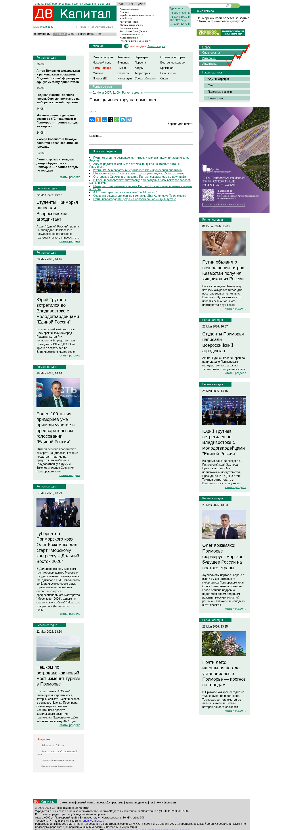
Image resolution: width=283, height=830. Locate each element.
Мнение (98, 73)
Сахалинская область (131, 34)
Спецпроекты (211, 52)
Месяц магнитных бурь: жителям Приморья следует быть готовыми (138, 173)
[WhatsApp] (116, 119)
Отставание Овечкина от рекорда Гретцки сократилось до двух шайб (139, 176)
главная (98, 46)
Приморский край (129, 28)
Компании (123, 57)
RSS (100, 34)
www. (43, 26)
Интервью (209, 58)
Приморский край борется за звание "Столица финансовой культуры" (223, 19)
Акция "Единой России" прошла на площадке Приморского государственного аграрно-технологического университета (57, 232)
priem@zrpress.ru (93, 820)
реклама (117, 802)
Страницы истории (172, 57)
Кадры (139, 67)
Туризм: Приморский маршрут (57, 760)
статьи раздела (69, 177)
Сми (210, 85)
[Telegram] (129, 119)
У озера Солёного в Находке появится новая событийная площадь (57, 142)
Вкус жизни (168, 73)
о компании (67, 802)
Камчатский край (129, 22)
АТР (121, 4)
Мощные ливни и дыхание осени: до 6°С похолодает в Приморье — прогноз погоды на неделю (57, 121)
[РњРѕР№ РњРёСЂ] (104, 119)
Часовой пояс (102, 62)
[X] (110, 119)
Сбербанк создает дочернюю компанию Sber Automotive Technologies (139, 195)
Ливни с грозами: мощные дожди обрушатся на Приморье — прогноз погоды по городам (57, 165)
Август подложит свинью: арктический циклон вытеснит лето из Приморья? (134, 165)
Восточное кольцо (172, 62)
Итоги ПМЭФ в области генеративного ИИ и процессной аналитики (137, 170)
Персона (140, 62)
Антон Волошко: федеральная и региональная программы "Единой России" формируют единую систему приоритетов (58, 76)
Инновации (124, 78)
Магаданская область (131, 25)
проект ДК (103, 802)
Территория (142, 73)
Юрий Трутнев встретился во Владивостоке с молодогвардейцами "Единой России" (57, 310)
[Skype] (123, 119)
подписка (141, 802)
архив (129, 802)
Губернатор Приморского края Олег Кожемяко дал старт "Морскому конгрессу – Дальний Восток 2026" (57, 547)
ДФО (141, 4)
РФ (131, 4)
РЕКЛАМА (59, 34)
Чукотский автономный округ (135, 41)
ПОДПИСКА (87, 34)
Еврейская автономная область (137, 15)
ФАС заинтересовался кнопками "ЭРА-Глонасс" (125, 192)
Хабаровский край (129, 38)
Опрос (206, 47)
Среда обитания (145, 78)
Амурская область (129, 9)
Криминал (167, 67)
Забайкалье (126, 18)
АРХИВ (72, 34)
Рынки (121, 67)
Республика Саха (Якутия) (133, 31)
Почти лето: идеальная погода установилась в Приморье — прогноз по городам (224, 673)
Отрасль (123, 73)
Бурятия (124, 12)
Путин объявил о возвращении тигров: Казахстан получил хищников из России (139, 159)
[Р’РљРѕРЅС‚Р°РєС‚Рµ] (92, 119)
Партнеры (141, 57)
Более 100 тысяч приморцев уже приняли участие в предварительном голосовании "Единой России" (55, 427)
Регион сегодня (46, 57)
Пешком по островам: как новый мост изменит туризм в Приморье (58, 675)
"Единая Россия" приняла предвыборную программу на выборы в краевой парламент (58, 98)
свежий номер (85, 802)
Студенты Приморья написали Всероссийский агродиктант (57, 210)
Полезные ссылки (220, 91)
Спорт (164, 78)
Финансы (123, 62)
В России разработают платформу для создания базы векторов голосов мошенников (140, 181)
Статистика (215, 98)
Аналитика (209, 63)
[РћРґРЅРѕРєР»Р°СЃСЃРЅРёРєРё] (98, 119)
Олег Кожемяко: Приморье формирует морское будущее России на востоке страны (222, 556)
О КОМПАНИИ (42, 34)
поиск (159, 802)
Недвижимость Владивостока (57, 766)
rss (151, 802)
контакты (171, 802)
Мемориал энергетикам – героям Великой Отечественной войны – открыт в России (140, 188)
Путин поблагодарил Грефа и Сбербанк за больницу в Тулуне (134, 199)
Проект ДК (100, 78)
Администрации (218, 79)
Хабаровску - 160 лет (52, 745)
